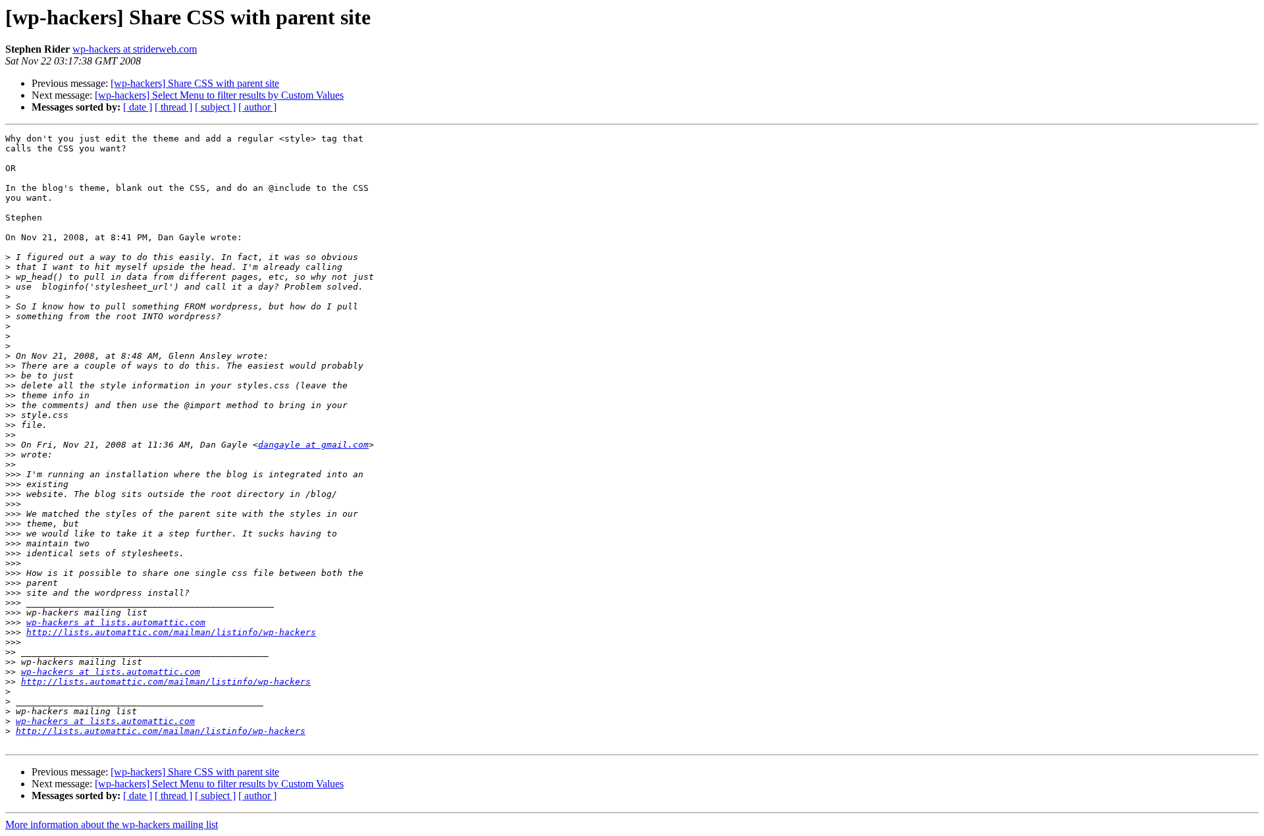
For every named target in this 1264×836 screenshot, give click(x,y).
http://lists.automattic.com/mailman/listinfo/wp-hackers (171, 632)
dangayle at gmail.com (313, 445)
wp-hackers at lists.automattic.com (115, 622)
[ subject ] (215, 107)
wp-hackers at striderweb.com (134, 49)
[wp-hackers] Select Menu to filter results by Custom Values (219, 95)
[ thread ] (173, 107)
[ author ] (257, 107)
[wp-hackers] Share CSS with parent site (195, 83)
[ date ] (137, 107)
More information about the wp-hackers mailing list (111, 824)
